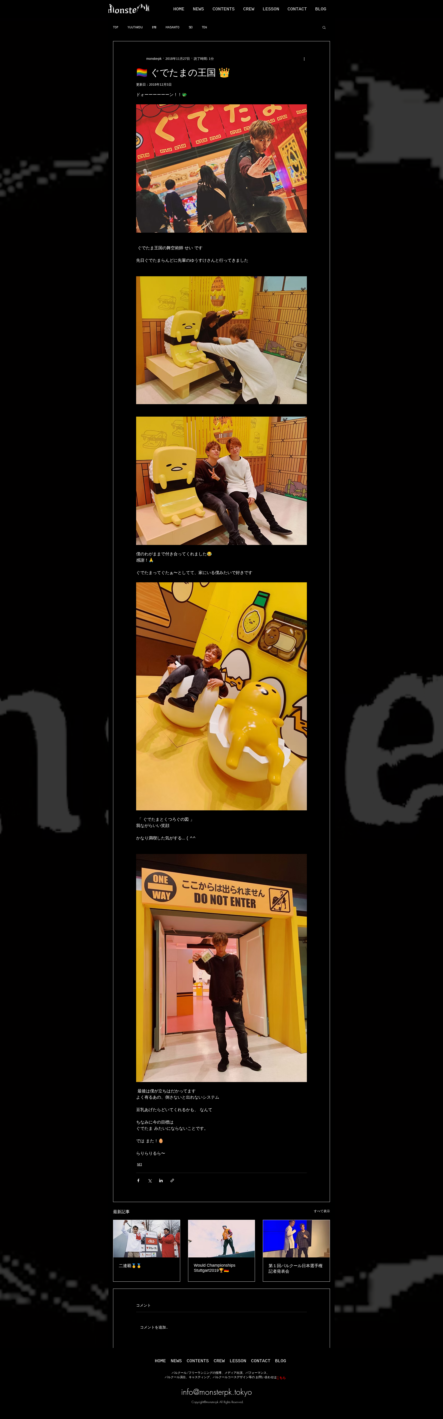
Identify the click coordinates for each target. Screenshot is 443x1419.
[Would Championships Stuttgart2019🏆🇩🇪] (221, 1238)
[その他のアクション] (304, 59)
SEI (191, 27)
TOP (115, 27)
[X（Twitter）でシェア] (149, 1180)
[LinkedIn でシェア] (161, 1180)
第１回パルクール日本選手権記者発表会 (296, 1268)
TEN (204, 27)
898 (154, 27)
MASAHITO (173, 27)
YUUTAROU (135, 27)
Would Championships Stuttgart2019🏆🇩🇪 (214, 1268)
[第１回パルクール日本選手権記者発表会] (296, 1238)
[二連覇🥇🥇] (146, 1238)
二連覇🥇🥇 (130, 1265)
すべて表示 (322, 1211)
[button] (203, 9)
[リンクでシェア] (172, 1180)
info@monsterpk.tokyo (216, 1391)
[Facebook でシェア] (138, 1180)
